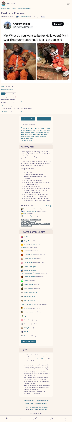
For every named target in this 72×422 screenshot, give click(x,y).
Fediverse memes (32, 259)
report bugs (33, 409)
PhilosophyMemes (29, 300)
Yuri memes (32, 336)
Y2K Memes (27, 332)
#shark (26, 134)
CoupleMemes (32, 241)
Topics (8, 8)
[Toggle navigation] (68, 3)
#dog (48, 128)
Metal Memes (31, 288)
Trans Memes (33, 320)
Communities (36, 420)
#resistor (35, 134)
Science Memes (32, 312)
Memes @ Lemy (31, 284)
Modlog (48, 206)
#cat (39, 128)
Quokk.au (11, 3)
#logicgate (44, 128)
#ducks (44, 130)
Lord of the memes (33, 276)
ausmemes (30, 251)
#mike (27, 138)
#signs (32, 136)
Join (44, 119)
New (10, 94)
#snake (30, 134)
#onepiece (27, 132)
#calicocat (27, 136)
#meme (25, 127)
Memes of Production (30, 292)
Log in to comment (7, 90)
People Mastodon (29, 296)
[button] (36, 147)
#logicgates (29, 130)
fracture (10, 106)
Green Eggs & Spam (29, 266)
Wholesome (31, 324)
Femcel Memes (33, 263)
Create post (28, 119)
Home (3, 8)
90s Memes (27, 237)
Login (65, 420)
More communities (28, 342)
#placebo (33, 132)
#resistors (40, 134)
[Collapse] (21, 102)
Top (6, 94)
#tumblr (23, 130)
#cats (48, 130)
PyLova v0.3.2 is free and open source (36, 407)
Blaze (28, 213)
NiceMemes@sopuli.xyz (24, 8)
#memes (33, 128)
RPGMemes (31, 308)
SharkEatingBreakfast (33, 209)
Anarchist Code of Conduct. (39, 359)
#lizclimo (23, 138)
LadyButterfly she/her (29, 17)
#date (22, 134)
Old (14, 94)
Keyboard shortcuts (41, 404)
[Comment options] (68, 102)
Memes (14, 8)
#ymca (31, 138)
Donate (31, 400)
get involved (43, 409)
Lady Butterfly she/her (34, 216)
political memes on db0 (34, 304)
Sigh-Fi (25, 316)
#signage (37, 136)
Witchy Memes (32, 328)
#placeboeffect (39, 132)
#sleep (34, 130)
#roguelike (39, 130)
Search (52, 420)
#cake (22, 132)
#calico (22, 136)
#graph (46, 134)
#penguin (46, 132)
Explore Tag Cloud (26, 140)
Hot (3, 94)
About (26, 400)
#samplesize (43, 136)
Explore (21, 420)
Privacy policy (29, 404)
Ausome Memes (34, 255)
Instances (39, 400)
